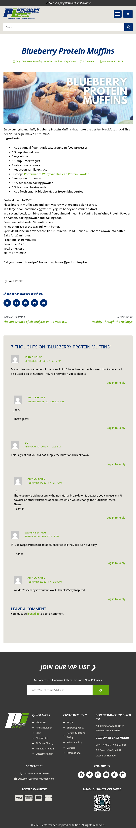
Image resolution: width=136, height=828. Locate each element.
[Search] (128, 27)
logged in (33, 614)
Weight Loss (70, 61)
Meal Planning (34, 61)
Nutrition (48, 61)
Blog (18, 61)
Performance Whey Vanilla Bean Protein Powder (56, 174)
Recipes (58, 61)
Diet (24, 61)
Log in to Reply (116, 383)
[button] (118, 14)
